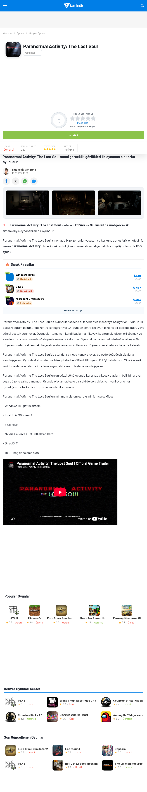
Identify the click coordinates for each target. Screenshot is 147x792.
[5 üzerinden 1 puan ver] (72, 118)
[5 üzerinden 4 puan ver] (88, 118)
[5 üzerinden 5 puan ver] (93, 118)
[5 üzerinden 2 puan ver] (77, 118)
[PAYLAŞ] (7, 184)
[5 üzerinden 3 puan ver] (82, 118)
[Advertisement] (73, 84)
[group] (73, 203)
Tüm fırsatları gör (73, 310)
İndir (73, 135)
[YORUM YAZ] (34, 184)
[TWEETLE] (16, 184)
